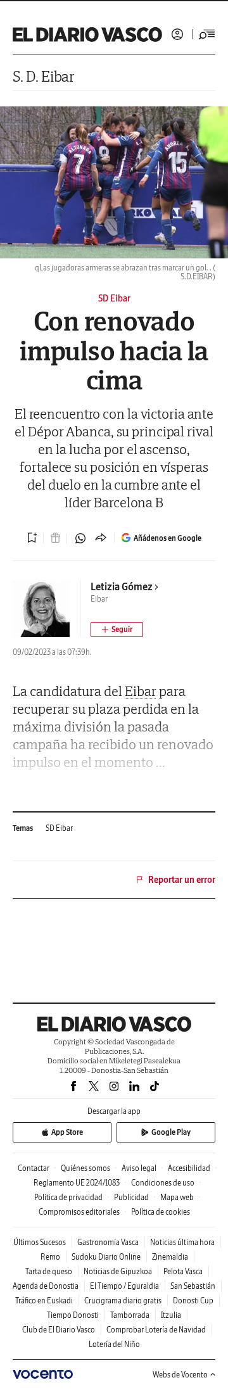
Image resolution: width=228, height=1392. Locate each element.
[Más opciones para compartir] (100, 538)
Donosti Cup (193, 1300)
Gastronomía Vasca (108, 1242)
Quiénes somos (85, 1168)
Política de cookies (160, 1212)
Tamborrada (129, 1315)
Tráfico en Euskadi (44, 1300)
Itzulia (171, 1315)
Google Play (171, 1132)
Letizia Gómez (122, 586)
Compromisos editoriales (79, 1212)
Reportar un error (181, 879)
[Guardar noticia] (32, 538)
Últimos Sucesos (39, 1242)
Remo (50, 1257)
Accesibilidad (189, 1168)
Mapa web (177, 1197)
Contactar (33, 1168)
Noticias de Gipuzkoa (118, 1271)
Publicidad (131, 1197)
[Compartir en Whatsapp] (80, 538)
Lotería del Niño (114, 1344)
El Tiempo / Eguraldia (124, 1286)
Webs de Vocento (180, 1374)
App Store (67, 1132)
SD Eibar (59, 828)
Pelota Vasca (183, 1271)
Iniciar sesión (177, 34)
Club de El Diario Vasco (58, 1329)
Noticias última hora (182, 1242)
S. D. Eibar (43, 76)
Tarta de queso (48, 1271)
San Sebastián (192, 1286)
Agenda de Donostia (46, 1286)
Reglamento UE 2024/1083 (77, 1182)
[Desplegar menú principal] (207, 34)
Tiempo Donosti (73, 1315)
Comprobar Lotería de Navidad (156, 1329)
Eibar (140, 691)
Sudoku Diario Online (106, 1257)
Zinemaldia (170, 1257)
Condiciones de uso (162, 1182)
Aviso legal (139, 1168)
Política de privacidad (68, 1197)
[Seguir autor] (117, 629)
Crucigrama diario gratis (123, 1300)
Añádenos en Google (167, 538)
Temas (23, 828)
